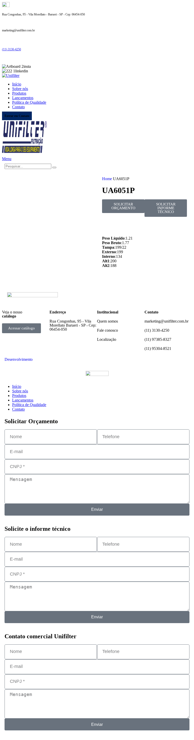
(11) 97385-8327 (157, 339)
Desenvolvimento (19, 359)
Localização (106, 339)
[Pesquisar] (54, 167)
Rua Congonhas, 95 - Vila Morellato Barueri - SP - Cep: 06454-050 (73, 325)
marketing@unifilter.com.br (166, 321)
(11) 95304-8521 (157, 348)
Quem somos (107, 321)
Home (107, 179)
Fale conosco (107, 330)
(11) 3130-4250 (11, 49)
